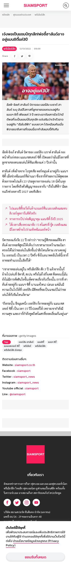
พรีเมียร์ (27, 346)
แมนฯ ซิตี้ (52, 342)
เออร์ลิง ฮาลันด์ (26, 342)
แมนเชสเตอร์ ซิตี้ (11, 346)
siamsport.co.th (25, 365)
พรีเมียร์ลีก (40, 14)
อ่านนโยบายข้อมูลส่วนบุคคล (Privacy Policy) (32, 543)
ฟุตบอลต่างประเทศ (22, 14)
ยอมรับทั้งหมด (35, 557)
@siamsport (17, 394)
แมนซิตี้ (41, 342)
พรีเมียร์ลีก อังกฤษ (13, 350)
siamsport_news (24, 376)
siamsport (23, 371)
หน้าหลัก (6, 14)
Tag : (6, 342)
